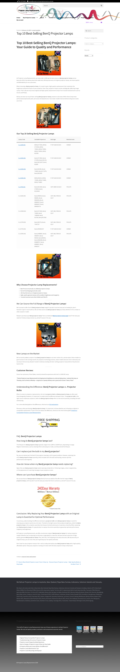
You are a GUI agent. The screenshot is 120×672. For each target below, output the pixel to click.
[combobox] (94, 44)
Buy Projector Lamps (29, 17)
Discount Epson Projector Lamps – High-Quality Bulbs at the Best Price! (65, 563)
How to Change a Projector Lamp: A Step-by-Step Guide (35, 644)
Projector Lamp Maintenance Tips (29, 648)
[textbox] (94, 44)
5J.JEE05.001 (22, 158)
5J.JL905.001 (21, 145)
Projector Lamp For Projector (67, 17)
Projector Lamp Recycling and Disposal (30, 650)
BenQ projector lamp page (60, 316)
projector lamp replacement (29, 556)
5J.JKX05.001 (22, 178)
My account (20, 20)
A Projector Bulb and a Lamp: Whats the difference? (34, 646)
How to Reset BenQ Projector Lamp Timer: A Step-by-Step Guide (32, 563)
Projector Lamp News (87, 17)
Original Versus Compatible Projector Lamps (32, 638)
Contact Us (52, 17)
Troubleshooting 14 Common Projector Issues (33, 640)
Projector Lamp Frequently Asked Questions (32, 642)
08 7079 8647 (22, 1)
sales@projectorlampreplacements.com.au (41, 1)
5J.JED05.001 (22, 169)
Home (18, 17)
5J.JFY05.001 (21, 187)
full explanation (53, 404)
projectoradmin (36, 30)
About (42, 17)
